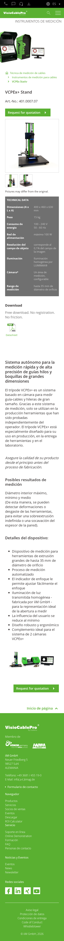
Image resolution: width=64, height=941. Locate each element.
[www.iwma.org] (39, 746)
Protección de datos (32, 914)
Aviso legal (32, 910)
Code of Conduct (32, 922)
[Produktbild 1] (11, 180)
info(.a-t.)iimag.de (24, 779)
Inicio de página (40, 708)
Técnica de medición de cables (27, 73)
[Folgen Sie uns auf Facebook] (8, 891)
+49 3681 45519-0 (6, 4)
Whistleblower (32, 926)
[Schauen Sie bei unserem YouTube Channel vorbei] (36, 891)
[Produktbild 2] (26, 180)
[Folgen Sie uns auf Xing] (27, 891)
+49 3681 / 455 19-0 (29, 775)
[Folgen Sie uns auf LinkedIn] (18, 891)
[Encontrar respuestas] (48, 12)
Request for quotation (28, 113)
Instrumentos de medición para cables (34, 77)
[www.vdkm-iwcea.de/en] (17, 744)
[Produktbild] (32, 145)
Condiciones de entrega (32, 918)
